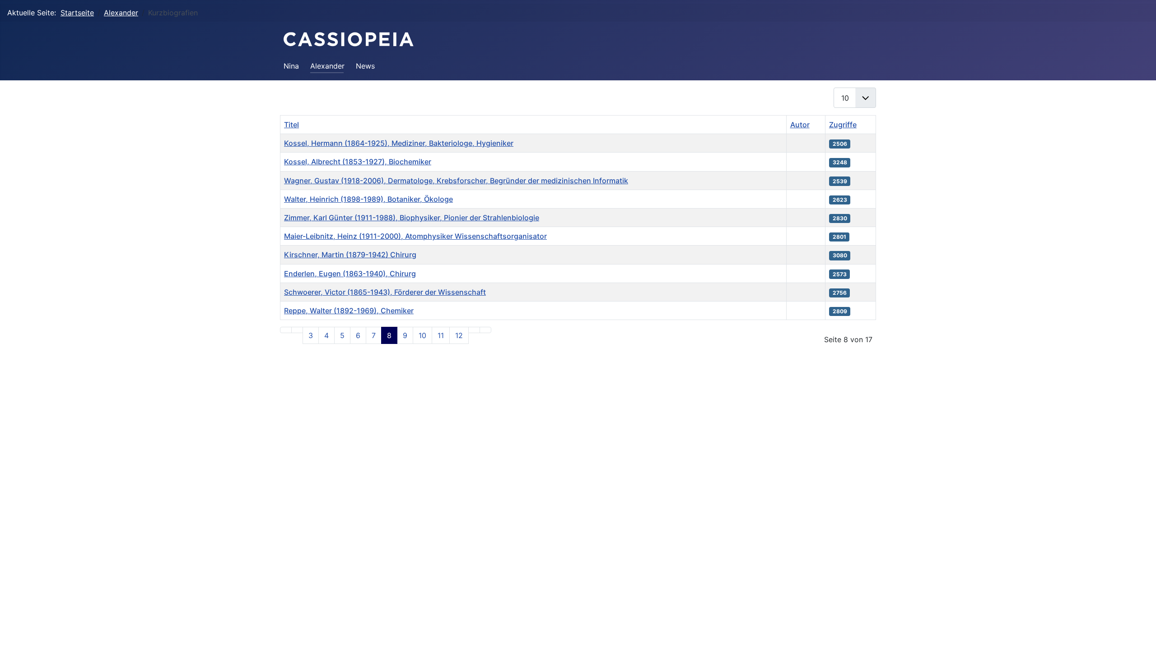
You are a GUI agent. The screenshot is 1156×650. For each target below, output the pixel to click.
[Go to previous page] (297, 330)
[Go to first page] (286, 330)
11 (441, 335)
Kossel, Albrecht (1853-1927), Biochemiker (357, 161)
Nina (291, 65)
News (365, 65)
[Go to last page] (485, 330)
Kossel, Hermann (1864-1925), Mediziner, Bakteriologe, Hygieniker (398, 143)
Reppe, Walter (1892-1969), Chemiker (349, 310)
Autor (800, 124)
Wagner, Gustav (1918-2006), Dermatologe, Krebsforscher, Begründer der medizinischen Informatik (456, 180)
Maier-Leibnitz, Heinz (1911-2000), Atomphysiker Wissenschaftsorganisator (415, 236)
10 (422, 335)
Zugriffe (843, 124)
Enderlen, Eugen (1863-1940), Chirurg (350, 273)
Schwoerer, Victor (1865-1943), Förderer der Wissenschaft (385, 292)
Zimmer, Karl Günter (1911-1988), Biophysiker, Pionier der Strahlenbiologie (411, 217)
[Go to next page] (474, 330)
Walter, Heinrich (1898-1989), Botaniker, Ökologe (368, 199)
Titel (291, 124)
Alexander (327, 65)
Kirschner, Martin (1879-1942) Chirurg (350, 254)
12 (459, 335)
